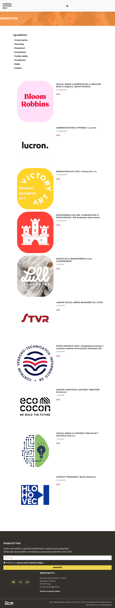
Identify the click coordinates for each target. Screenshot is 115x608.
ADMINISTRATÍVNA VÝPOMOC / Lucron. (76, 128)
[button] (67, 6)
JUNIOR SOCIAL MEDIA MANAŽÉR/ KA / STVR (79, 302)
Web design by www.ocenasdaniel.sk (99, 605)
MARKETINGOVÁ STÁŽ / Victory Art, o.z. (76, 171)
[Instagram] (20, 582)
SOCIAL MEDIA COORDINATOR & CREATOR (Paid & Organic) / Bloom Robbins (78, 85)
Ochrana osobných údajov (50, 591)
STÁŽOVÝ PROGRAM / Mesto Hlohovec (76, 477)
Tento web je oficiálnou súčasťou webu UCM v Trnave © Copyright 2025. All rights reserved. (80, 602)
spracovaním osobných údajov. (30, 562)
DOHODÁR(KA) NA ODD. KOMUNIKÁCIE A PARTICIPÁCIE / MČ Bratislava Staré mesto (78, 216)
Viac (58, 94)
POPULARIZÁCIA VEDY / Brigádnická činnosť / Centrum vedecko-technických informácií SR (80, 347)
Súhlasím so (25, 562)
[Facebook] (13, 582)
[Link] (27, 582)
